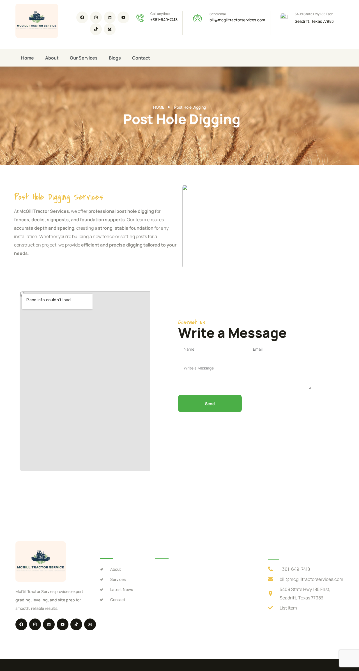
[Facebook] (82, 17)
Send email (218, 14)
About (52, 58)
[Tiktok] (96, 29)
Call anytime (160, 13)
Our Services (84, 58)
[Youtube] (123, 17)
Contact (141, 58)
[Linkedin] (110, 17)
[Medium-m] (110, 29)
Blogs (115, 58)
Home (27, 58)
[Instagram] (96, 17)
